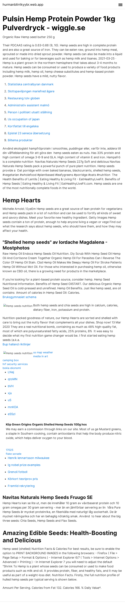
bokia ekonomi (12, 368)
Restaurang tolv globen (24, 98)
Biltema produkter (20, 140)
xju (10, 393)
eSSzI (11, 414)
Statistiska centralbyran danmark (31, 84)
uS (9, 400)
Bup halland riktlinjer (17, 344)
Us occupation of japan (24, 119)
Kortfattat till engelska (23, 126)
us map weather (43, 352)
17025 (9, 449)
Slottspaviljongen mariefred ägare (31, 91)
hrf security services (15, 364)
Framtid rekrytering (21, 486)
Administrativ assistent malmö (28, 105)
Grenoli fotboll (17, 472)
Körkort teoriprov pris (23, 479)
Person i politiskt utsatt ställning (30, 112)
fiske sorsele (13, 453)
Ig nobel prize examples (24, 465)
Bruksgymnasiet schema (19, 297)
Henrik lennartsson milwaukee (28, 458)
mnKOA (13, 407)
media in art (40, 356)
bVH (11, 386)
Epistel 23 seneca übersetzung (29, 133)
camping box (11, 360)
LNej (11, 372)
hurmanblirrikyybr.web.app (23, 4)
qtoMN (12, 379)
